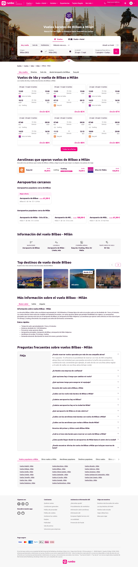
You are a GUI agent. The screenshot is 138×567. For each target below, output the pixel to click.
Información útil (75, 513)
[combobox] (31, 51)
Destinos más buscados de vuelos (108, 503)
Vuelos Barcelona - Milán (60, 466)
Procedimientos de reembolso (80, 506)
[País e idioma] (125, 3)
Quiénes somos (49, 503)
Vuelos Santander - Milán (60, 474)
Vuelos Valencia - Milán (92, 469)
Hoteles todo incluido (104, 510)
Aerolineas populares (67, 459)
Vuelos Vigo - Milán (26, 480)
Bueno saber (23, 304)
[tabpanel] (69, 112)
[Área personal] (132, 3)
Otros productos (114, 459)
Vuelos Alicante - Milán (92, 466)
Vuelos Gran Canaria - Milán (93, 477)
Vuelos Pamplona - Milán (27, 483)
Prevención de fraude (77, 522)
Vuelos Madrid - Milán (26, 466)
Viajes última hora (102, 513)
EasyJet (76, 72)
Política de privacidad (50, 510)
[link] (34, 99)
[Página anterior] (112, 265)
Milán (38, 66)
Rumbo (19, 66)
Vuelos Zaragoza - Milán (92, 472)
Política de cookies (50, 513)
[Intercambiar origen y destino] (45, 51)
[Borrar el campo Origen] (41, 51)
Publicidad (47, 522)
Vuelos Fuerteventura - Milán (61, 483)
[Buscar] (116, 51)
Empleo (46, 519)
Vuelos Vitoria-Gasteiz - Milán (61, 472)
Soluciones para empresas (52, 529)
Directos (34, 72)
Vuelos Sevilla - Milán (26, 472)
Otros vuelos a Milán (48, 459)
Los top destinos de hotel (105, 506)
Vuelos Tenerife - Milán (27, 477)
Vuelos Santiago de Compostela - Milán (97, 474)
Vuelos (26, 66)
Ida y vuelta (25, 45)
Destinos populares (85, 459)
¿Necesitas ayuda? (76, 503)
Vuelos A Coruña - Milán (59, 477)
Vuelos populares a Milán (28, 459)
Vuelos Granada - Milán (59, 480)
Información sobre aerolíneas (80, 510)
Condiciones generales (51, 506)
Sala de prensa (48, 526)
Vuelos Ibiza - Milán (91, 480)
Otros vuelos (100, 459)
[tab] (58, 39)
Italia (32, 66)
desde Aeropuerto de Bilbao (60, 72)
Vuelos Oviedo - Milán (27, 474)
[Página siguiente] (118, 265)
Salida (34, 304)
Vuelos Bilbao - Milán (58, 469)
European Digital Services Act (80, 516)
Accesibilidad (75, 519)
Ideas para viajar (102, 516)
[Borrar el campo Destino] (70, 51)
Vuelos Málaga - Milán (27, 469)
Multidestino (45, 45)
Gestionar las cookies (50, 516)
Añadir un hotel (108, 45)
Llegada (42, 304)
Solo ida (34, 45)
